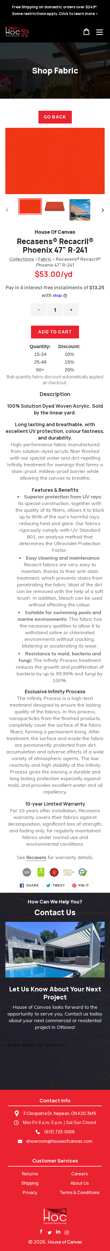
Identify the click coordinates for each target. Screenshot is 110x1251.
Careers (79, 1174)
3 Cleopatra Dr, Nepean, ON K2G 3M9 (59, 1113)
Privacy (30, 1192)
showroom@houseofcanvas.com (59, 1141)
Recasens (36, 857)
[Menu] (100, 31)
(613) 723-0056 (59, 1132)
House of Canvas (65, 1242)
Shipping (29, 1183)
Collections (21, 259)
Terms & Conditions (80, 1192)
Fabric (45, 259)
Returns (30, 1174)
